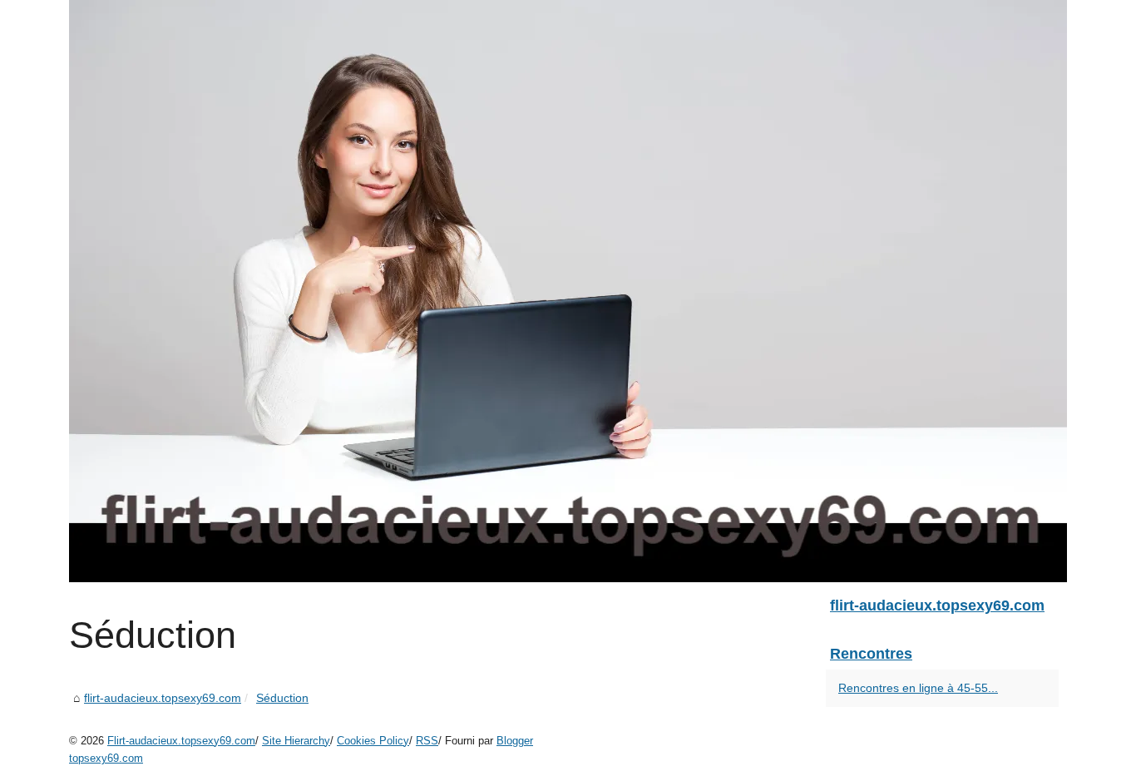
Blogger (514, 740)
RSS (427, 740)
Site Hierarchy (296, 740)
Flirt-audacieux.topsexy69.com (181, 740)
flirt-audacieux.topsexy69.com (162, 697)
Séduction (282, 697)
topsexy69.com (106, 758)
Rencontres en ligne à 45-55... (918, 687)
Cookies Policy (373, 740)
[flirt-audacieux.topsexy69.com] (568, 291)
